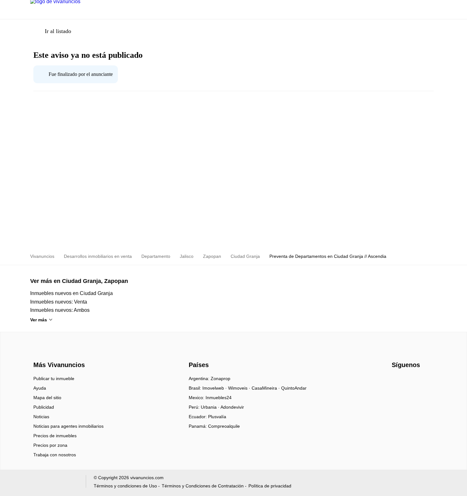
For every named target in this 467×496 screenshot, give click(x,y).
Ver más (38, 319)
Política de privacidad (269, 485)
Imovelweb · (215, 388)
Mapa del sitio (47, 397)
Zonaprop (220, 378)
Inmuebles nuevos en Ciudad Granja (71, 293)
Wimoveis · (240, 388)
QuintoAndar (294, 388)
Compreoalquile (224, 426)
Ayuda (39, 388)
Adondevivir (232, 407)
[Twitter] (418, 380)
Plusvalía (217, 416)
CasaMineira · (266, 388)
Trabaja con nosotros (54, 454)
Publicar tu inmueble (53, 378)
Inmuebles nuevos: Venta (58, 302)
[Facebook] (397, 380)
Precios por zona (50, 445)
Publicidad (43, 407)
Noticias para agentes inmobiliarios (68, 426)
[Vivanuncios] (58, 353)
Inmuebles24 (219, 397)
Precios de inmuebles (55, 435)
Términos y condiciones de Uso (125, 485)
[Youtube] (407, 380)
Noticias (41, 416)
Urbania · (210, 407)
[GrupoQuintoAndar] (54, 483)
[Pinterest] (428, 380)
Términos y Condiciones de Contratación (203, 485)
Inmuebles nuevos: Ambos (60, 310)
